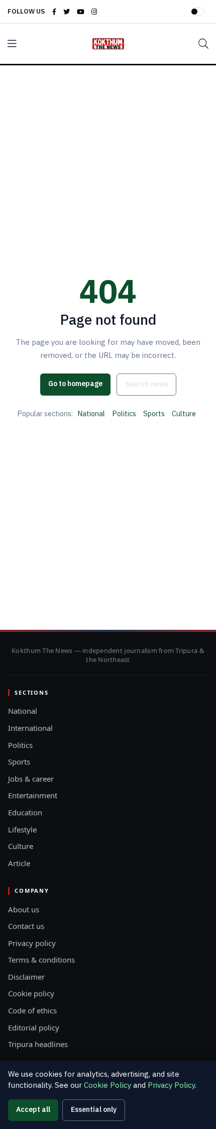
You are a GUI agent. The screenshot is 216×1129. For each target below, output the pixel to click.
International (30, 728)
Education (25, 812)
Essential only (94, 1109)
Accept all (33, 1109)
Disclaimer (26, 977)
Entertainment (32, 795)
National (91, 413)
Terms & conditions (41, 960)
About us (23, 909)
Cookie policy (31, 993)
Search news (146, 384)
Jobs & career (31, 779)
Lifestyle (22, 829)
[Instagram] (94, 12)
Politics (124, 413)
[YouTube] (80, 12)
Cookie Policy (107, 1085)
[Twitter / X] (66, 12)
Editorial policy (33, 1027)
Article (19, 863)
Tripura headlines (38, 1044)
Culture (184, 413)
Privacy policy (32, 943)
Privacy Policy (171, 1085)
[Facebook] (54, 12)
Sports (154, 413)
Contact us (26, 926)
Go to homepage (75, 383)
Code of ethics (32, 1010)
